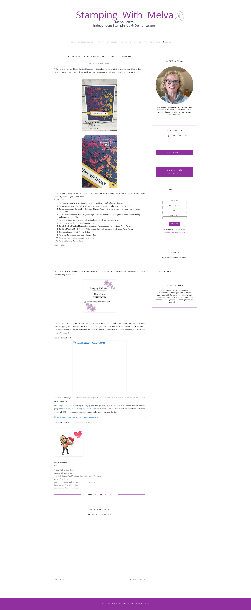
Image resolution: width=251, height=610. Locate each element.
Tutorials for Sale (152, 42)
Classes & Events (85, 42)
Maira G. (145, 604)
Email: (175, 210)
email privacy (181, 229)
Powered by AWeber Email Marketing (174, 233)
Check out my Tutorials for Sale (66, 485)
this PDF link (70, 274)
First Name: (174, 200)
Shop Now (100, 42)
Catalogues (112, 42)
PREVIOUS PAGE (136, 580)
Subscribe (174, 170)
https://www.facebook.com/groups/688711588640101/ (80, 409)
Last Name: (174, 205)
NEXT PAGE (59, 580)
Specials (137, 42)
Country (174, 215)
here (72, 470)
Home (73, 42)
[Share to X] (101, 495)
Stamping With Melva (118, 604)
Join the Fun (125, 42)
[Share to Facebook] (106, 495)
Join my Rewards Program (90, 476)
